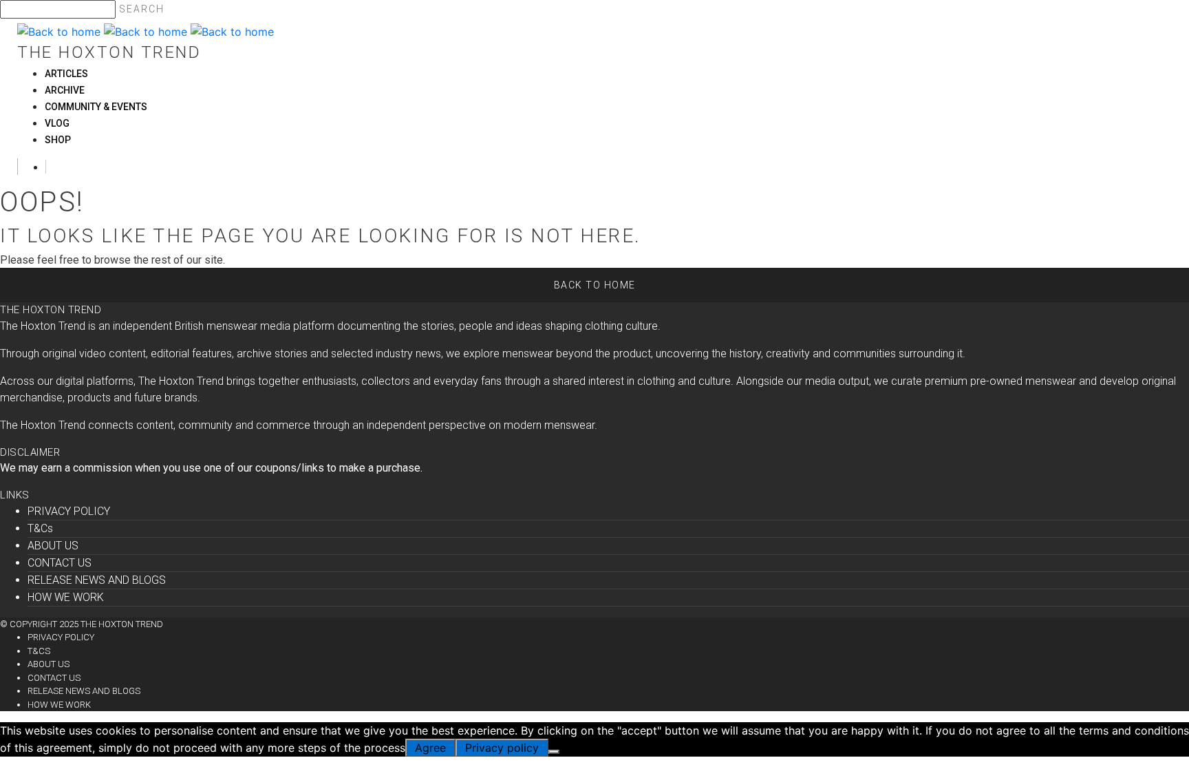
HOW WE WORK (66, 597)
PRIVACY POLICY (69, 511)
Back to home (595, 285)
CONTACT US (60, 562)
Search (141, 8)
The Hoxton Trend (109, 52)
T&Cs (40, 528)
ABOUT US (53, 545)
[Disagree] (553, 752)
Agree (430, 748)
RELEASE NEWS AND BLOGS (97, 580)
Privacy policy (502, 748)
